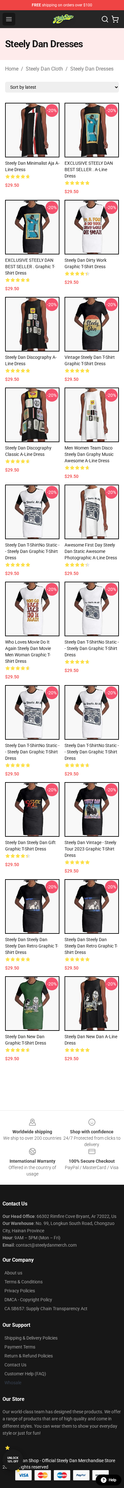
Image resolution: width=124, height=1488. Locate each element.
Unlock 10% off (12, 1459)
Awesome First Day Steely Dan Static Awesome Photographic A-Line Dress (91, 551)
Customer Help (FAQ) (25, 1373)
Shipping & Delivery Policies (31, 1338)
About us (13, 1272)
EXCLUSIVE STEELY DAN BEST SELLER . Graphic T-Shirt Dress (30, 267)
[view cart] (115, 19)
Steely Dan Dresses (92, 69)
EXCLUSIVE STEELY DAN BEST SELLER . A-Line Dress (89, 169)
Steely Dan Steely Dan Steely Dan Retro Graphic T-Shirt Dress (31, 946)
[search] (105, 19)
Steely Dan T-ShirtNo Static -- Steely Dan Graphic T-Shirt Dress (32, 551)
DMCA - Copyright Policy (28, 1299)
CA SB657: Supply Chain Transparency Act (45, 1308)
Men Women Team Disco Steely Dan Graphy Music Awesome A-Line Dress (89, 454)
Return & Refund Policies (28, 1355)
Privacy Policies (19, 1290)
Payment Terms (19, 1346)
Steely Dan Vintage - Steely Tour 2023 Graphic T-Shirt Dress (90, 849)
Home (11, 69)
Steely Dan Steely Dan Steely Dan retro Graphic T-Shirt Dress (91, 946)
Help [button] (112, 1480)
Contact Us (15, 1364)
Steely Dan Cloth (44, 69)
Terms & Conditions (23, 1281)
